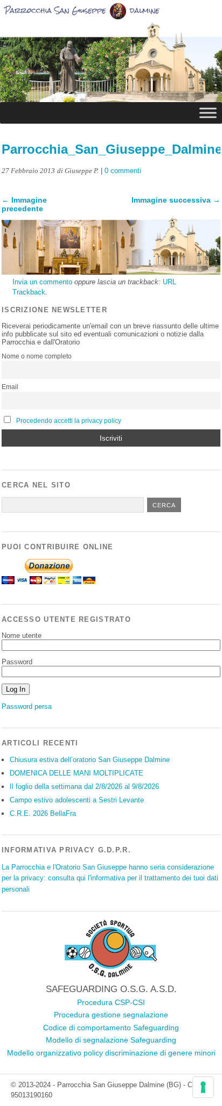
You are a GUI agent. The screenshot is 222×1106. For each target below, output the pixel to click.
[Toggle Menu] (208, 112)
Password (17, 662)
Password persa (27, 706)
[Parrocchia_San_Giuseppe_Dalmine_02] (111, 271)
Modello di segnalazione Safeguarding (111, 1040)
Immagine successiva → (175, 200)
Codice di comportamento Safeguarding (111, 1027)
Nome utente (21, 635)
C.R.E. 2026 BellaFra (43, 813)
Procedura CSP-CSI (111, 1002)
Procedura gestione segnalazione (111, 1014)
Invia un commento (42, 282)
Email (10, 387)
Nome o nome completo (37, 356)
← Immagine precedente (24, 204)
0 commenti (123, 171)
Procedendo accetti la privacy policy (68, 421)
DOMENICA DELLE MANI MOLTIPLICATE (76, 773)
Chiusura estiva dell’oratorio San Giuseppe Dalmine (90, 760)
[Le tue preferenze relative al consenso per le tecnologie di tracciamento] (203, 1087)
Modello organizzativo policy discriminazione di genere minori (111, 1052)
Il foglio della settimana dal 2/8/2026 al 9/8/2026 (84, 786)
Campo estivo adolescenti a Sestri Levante (77, 800)
